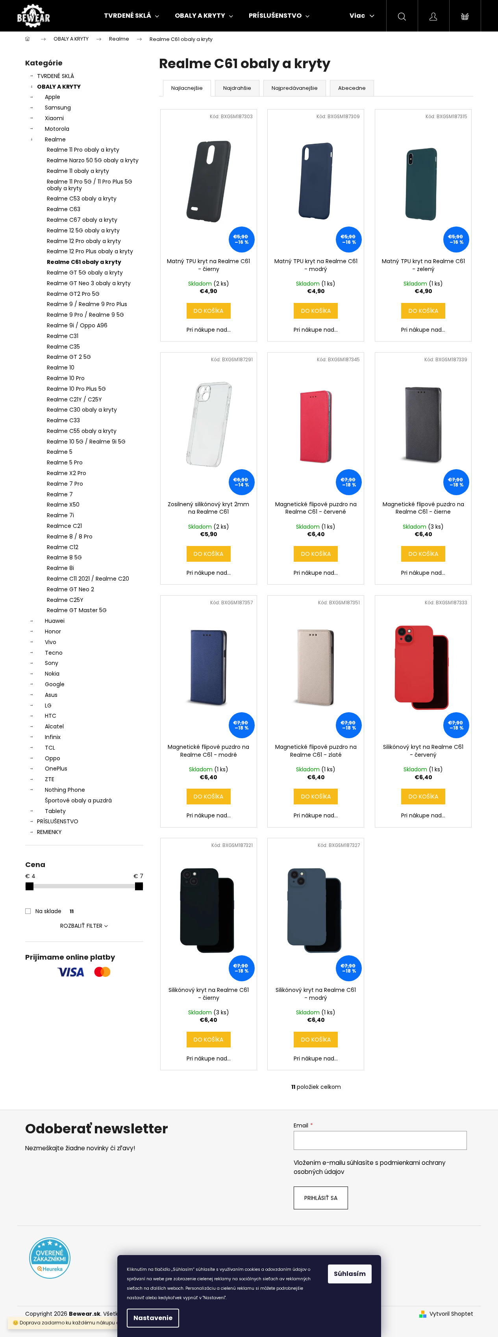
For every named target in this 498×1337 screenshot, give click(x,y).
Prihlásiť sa (320, 1198)
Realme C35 (63, 347)
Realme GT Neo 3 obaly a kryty (89, 283)
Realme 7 (60, 494)
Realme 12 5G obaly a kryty (83, 230)
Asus (51, 695)
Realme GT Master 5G (77, 610)
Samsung (58, 107)
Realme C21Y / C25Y (74, 399)
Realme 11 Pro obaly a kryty (83, 150)
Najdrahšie (237, 88)
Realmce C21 (64, 526)
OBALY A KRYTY (59, 87)
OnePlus (56, 768)
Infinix (53, 737)
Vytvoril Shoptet (451, 1314)
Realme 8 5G (64, 557)
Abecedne (352, 88)
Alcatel (54, 726)
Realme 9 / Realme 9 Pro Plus (87, 304)
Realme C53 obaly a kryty (82, 198)
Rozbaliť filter (81, 926)
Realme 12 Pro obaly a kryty (84, 241)
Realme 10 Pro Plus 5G (76, 389)
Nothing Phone (65, 790)
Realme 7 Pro (65, 484)
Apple (52, 97)
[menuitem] (131, 16)
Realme (55, 139)
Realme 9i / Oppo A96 (77, 325)
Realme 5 (59, 452)
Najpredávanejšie (295, 88)
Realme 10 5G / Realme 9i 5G (86, 442)
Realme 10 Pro (66, 378)
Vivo (50, 642)
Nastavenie (152, 1317)
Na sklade (54, 911)
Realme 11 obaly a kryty (78, 171)
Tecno (54, 653)
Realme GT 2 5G (69, 357)
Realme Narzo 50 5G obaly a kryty (93, 160)
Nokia (52, 674)
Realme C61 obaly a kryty (84, 262)
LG (48, 705)
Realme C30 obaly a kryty (82, 410)
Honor (53, 631)
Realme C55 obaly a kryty (82, 431)
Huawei (55, 621)
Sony (51, 663)
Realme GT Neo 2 (70, 589)
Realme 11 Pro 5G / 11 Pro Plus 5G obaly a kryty (89, 185)
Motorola (57, 129)
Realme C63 (63, 209)
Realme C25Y (65, 600)
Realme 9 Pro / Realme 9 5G (85, 315)
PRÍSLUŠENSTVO (57, 821)
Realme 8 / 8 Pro (70, 536)
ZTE (49, 779)
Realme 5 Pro (65, 462)
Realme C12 (62, 547)
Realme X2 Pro (66, 473)
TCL (50, 748)
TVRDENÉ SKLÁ (55, 76)
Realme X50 (63, 505)
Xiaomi (54, 118)
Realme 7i (60, 515)
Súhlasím (350, 1273)
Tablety (55, 811)
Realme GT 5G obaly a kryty (85, 273)
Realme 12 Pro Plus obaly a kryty (90, 251)
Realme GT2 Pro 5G (73, 294)
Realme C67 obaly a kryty (82, 220)
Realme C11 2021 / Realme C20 (88, 579)
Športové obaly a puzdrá (78, 800)
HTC (50, 716)
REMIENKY (49, 832)
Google (55, 684)
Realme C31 (62, 336)
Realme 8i (60, 568)
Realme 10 (60, 367)
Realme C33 (63, 420)
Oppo (52, 758)
